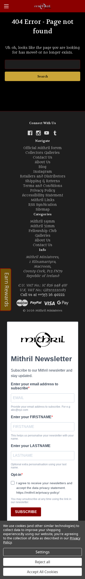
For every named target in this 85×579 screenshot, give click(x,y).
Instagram (42, 172)
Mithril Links (42, 200)
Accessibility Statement (42, 195)
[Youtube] (46, 133)
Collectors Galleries (42, 153)
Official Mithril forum (42, 148)
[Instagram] (38, 133)
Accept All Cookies (42, 571)
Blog (42, 167)
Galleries (42, 236)
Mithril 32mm (42, 226)
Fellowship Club (43, 231)
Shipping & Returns (42, 181)
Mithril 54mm (42, 221)
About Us (42, 162)
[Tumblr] (55, 133)
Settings (43, 551)
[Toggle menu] (6, 6)
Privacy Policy (42, 191)
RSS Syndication (42, 205)
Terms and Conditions (42, 186)
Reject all (42, 561)
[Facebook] (30, 133)
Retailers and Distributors (42, 176)
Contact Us (42, 157)
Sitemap (43, 209)
